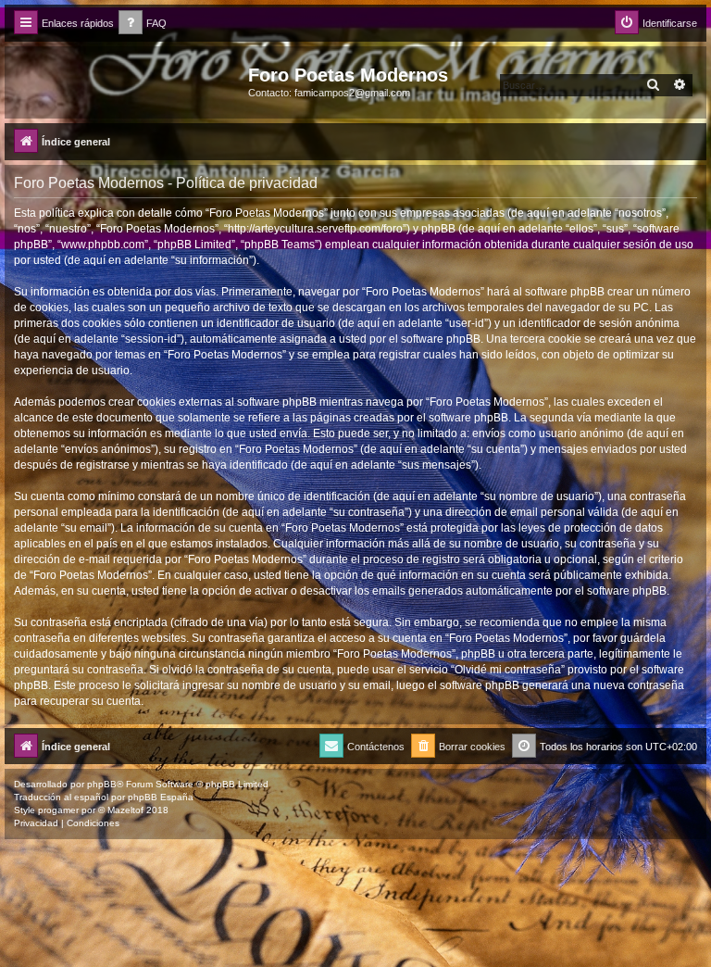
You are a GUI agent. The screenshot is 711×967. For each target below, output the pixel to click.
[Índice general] (128, 80)
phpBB (102, 784)
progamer (58, 810)
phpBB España (160, 797)
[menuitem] (142, 23)
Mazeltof (125, 810)
